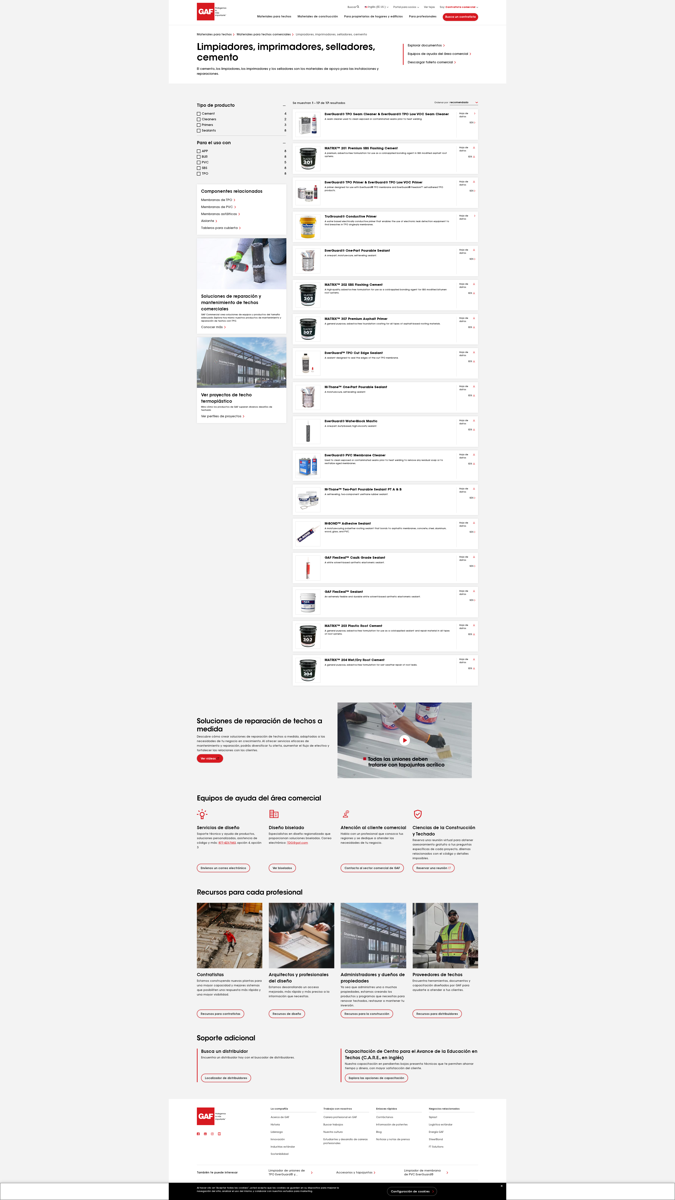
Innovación (278, 1139)
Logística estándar (440, 1125)
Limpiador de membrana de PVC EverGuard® (422, 1172)
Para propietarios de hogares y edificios (373, 16)
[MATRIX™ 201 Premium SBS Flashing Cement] (307, 158)
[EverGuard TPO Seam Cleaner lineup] (307, 124)
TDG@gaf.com (297, 843)
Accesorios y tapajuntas (354, 1172)
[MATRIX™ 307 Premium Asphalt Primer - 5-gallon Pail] (307, 329)
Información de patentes (392, 1125)
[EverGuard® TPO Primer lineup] (307, 192)
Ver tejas (429, 7)
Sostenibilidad (279, 1154)
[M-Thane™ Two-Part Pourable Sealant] (307, 499)
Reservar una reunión (431, 868)
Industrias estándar (283, 1147)
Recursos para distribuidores (437, 1014)
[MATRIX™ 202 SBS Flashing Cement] (307, 295)
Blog (379, 1132)
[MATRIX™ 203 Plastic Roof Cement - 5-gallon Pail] (307, 636)
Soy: (457, 7)
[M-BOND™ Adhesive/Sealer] (307, 533)
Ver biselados (282, 868)
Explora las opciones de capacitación (376, 1078)
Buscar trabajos (333, 1125)
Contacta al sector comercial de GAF (372, 868)
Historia (275, 1125)
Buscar (352, 7)
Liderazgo (277, 1132)
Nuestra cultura (333, 1132)
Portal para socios (404, 7)
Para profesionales (422, 16)
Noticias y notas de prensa (393, 1139)
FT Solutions (436, 1147)
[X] (205, 1134)
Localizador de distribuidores (226, 1078)
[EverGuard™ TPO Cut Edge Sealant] (307, 363)
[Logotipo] (211, 19)
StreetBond (436, 1139)
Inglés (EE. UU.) (377, 7)
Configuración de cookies (410, 1191)
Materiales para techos (274, 16)
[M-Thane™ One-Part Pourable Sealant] (307, 397)
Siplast (433, 1117)
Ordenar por (441, 103)
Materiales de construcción (318, 16)
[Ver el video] (405, 740)
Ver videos (208, 758)
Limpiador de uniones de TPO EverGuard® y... (287, 1172)
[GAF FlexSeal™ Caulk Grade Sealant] (307, 568)
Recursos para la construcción (367, 1014)
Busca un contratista (460, 17)
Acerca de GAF (280, 1117)
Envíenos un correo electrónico (223, 868)
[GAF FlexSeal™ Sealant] (307, 602)
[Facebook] (198, 1134)
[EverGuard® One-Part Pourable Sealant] (307, 260)
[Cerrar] (502, 1186)
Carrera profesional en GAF (340, 1117)
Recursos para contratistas (220, 1014)
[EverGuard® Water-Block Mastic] (307, 431)
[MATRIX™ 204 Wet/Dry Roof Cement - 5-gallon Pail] (307, 670)
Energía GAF (436, 1132)
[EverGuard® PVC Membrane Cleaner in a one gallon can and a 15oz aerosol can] (307, 465)
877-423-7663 (227, 843)
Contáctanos (384, 1117)
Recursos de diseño (287, 1014)
